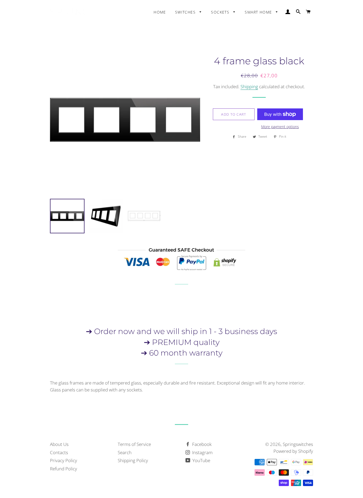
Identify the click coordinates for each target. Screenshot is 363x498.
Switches (186, 12)
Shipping (249, 86)
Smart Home (259, 12)
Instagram (202, 452)
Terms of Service (134, 444)
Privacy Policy (63, 460)
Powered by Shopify (293, 451)
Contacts (59, 452)
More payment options (280, 126)
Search (125, 452)
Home (160, 12)
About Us (59, 444)
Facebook (201, 444)
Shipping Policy (133, 460)
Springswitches (298, 444)
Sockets (221, 12)
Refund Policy (63, 469)
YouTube (200, 460)
